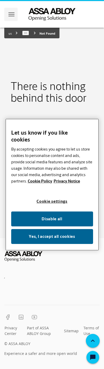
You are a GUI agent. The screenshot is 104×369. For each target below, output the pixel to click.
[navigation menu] (11, 14)
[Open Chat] (92, 357)
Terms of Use (91, 330)
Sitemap (71, 330)
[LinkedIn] (21, 317)
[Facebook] (7, 317)
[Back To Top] (93, 341)
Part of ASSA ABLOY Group (39, 330)
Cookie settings (52, 201)
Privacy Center (11, 330)
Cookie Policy (40, 181)
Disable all (52, 218)
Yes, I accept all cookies (52, 236)
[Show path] (25, 33)
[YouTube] (34, 317)
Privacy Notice (67, 181)
